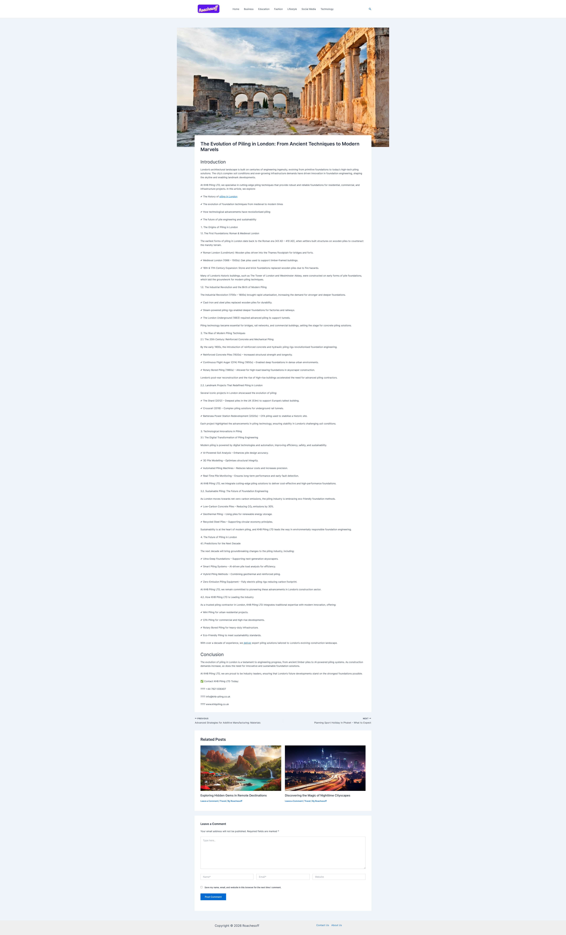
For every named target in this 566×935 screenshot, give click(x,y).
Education (263, 9)
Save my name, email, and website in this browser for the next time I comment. (243, 887)
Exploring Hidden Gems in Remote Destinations (233, 795)
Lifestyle (292, 9)
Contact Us (322, 925)
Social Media (309, 9)
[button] (370, 9)
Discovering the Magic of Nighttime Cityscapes (317, 795)
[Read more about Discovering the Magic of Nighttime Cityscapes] (325, 767)
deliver (247, 642)
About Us (336, 925)
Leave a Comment (209, 801)
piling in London (228, 196)
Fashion (278, 9)
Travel (223, 801)
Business (249, 9)
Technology (327, 9)
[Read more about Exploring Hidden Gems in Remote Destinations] (240, 767)
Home (236, 9)
